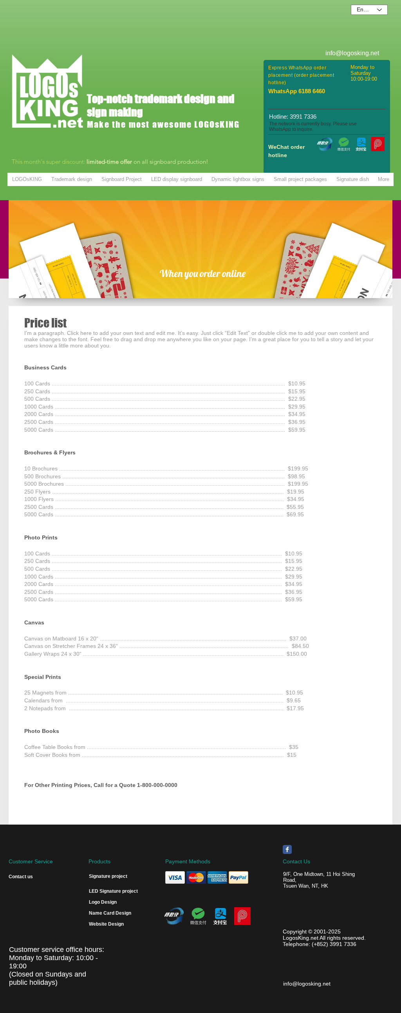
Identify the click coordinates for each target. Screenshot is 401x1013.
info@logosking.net (307, 983)
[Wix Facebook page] (287, 849)
